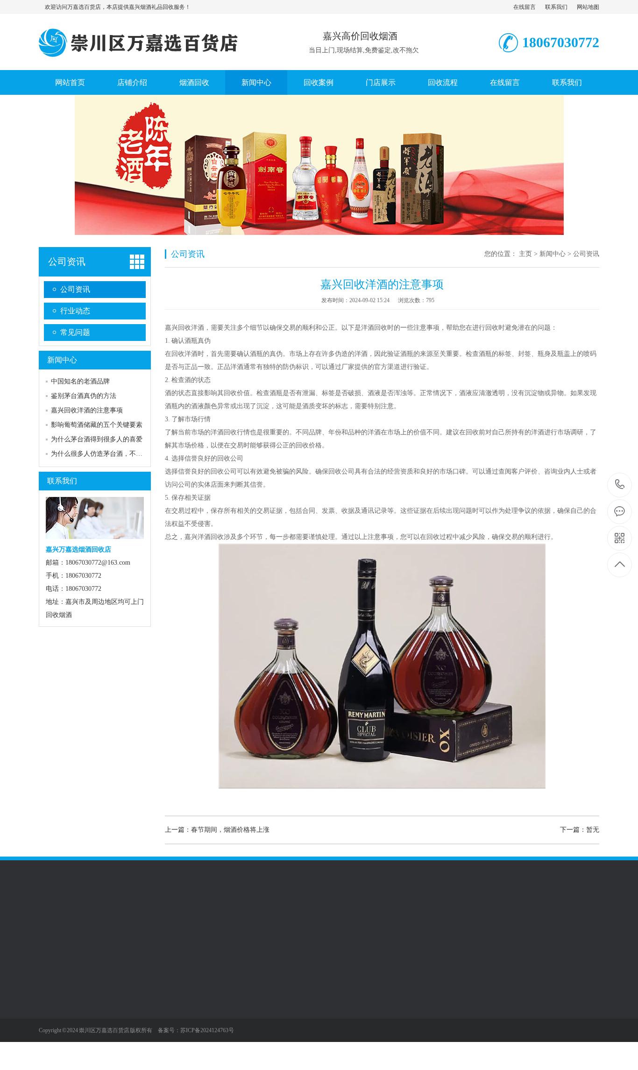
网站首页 (70, 82)
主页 (525, 253)
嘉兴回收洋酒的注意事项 (87, 410)
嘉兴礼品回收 (123, 1059)
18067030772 (620, 485)
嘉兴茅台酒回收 (126, 1003)
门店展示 (381, 82)
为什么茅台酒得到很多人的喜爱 (96, 439)
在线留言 (524, 7)
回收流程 (443, 82)
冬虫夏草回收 (123, 1045)
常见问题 (75, 332)
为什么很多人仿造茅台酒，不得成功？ (106, 453)
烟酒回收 (194, 82)
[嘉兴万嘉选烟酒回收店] (143, 60)
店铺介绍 (132, 82)
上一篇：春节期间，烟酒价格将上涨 (217, 829)
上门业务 (52, 989)
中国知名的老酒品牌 (80, 381)
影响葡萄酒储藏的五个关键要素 (96, 424)
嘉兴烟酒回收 (123, 989)
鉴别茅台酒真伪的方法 (83, 395)
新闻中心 (256, 82)
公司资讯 (66, 261)
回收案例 (318, 82)
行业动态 (75, 311)
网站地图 (588, 7)
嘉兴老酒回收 (123, 1017)
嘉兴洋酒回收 (123, 1031)
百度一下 (91, 921)
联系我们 (556, 7)
